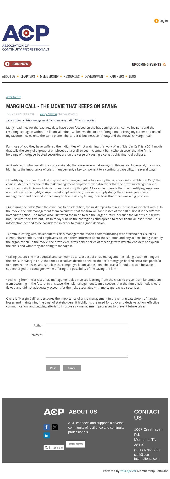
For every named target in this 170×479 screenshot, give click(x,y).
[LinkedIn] (47, 435)
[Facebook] (47, 427)
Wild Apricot (128, 471)
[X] (55, 427)
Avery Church (48, 114)
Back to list (13, 97)
